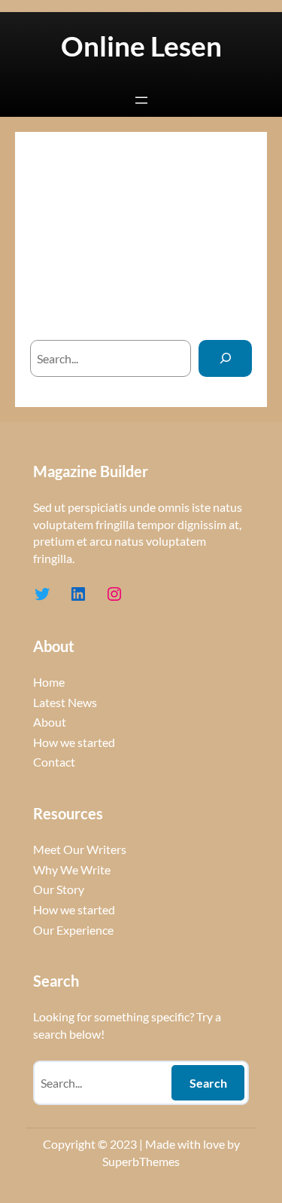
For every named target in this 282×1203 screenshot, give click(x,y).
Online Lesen (141, 46)
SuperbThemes (141, 1161)
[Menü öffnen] (141, 100)
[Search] (225, 358)
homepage (183, 311)
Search (208, 1083)
